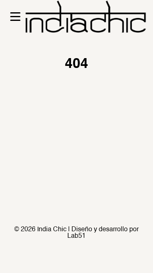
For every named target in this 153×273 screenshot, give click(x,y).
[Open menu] (15, 16)
